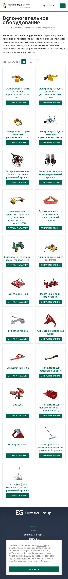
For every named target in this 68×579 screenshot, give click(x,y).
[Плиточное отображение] (23, 61)
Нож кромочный (17, 444)
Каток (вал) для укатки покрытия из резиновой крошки (18, 487)
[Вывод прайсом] (37, 61)
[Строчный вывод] (30, 61)
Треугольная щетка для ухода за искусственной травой (50, 215)
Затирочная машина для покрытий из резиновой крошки (17, 174)
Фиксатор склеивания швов (50, 332)
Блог (34, 531)
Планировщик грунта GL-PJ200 (50, 258)
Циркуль (17, 404)
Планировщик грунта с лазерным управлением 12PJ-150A (50, 93)
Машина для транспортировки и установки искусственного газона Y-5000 (17, 217)
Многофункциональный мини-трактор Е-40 (18, 258)
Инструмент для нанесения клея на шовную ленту (50, 407)
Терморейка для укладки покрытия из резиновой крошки (50, 447)
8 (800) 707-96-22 (50, 6)
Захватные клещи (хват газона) (50, 295)
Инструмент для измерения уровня (50, 369)
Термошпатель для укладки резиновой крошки (50, 174)
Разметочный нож (17, 293)
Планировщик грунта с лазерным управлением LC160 (17, 134)
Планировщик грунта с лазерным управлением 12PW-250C (17, 93)
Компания (34, 539)
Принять (34, 569)
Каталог (34, 526)
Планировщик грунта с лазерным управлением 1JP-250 (50, 134)
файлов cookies (27, 548)
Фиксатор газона (17, 330)
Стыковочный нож (17, 367)
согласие (41, 545)
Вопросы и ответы (34, 535)
